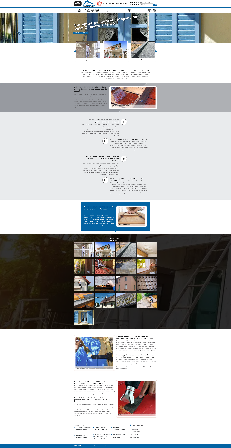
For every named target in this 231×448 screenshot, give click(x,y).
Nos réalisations (81, 32)
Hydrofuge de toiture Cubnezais (119, 429)
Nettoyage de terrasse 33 (150, 10)
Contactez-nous (100, 445)
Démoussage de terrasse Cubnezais (83, 435)
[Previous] (75, 51)
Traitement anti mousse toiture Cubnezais (81, 438)
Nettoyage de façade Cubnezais (100, 427)
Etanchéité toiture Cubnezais (99, 431)
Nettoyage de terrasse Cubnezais (100, 436)
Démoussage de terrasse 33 (102, 10)
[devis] (77, 4)
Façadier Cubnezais (116, 437)
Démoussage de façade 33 (112, 10)
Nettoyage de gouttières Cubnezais (119, 431)
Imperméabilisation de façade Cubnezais (81, 430)
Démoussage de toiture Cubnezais (100, 438)
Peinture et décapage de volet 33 (154, 10)
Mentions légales (92, 445)
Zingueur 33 (133, 10)
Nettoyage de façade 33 (92, 10)
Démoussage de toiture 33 (145, 10)
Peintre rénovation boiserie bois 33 (107, 10)
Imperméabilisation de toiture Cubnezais (83, 427)
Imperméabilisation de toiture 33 (138, 10)
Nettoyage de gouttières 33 (117, 10)
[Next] (156, 51)
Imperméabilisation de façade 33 (123, 10)
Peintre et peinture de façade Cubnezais (102, 434)
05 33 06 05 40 (135, 2)
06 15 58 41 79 (135, 4)
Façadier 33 (75, 10)
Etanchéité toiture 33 (84, 10)
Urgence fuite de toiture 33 (88, 10)
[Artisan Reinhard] (89, 3)
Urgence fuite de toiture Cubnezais (100, 429)
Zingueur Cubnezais (116, 427)
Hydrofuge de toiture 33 (129, 10)
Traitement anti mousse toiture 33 (97, 10)
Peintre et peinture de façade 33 (80, 10)
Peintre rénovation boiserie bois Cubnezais (119, 435)
